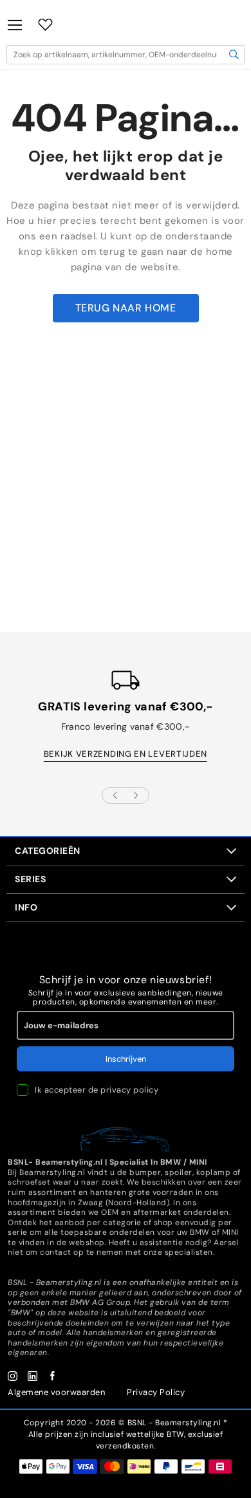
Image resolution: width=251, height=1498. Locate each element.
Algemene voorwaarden (56, 1392)
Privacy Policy (156, 1392)
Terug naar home (125, 308)
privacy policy (129, 1089)
